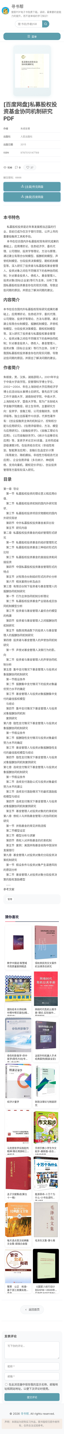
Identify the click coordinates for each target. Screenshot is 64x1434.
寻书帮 (17, 6)
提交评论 (32, 1397)
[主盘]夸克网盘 (33, 186)
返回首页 (34, 1309)
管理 (10, 899)
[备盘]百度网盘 (33, 197)
